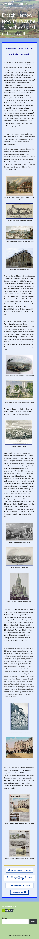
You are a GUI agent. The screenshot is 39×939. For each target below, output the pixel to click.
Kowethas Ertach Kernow (16, 3)
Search (4, 918)
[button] (34, 4)
